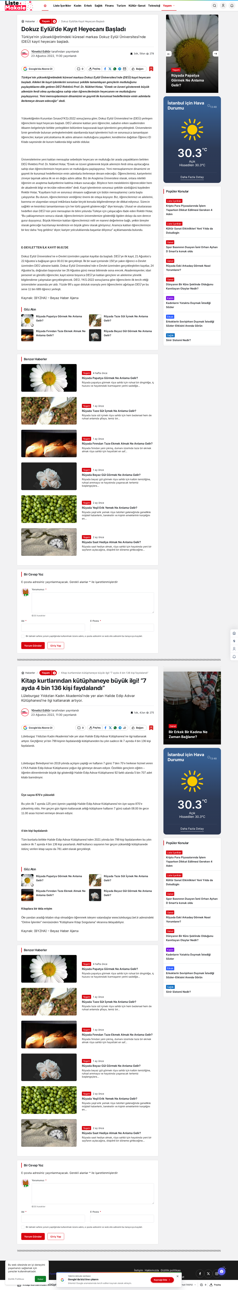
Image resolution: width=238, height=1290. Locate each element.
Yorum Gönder (33, 645)
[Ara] (214, 5)
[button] (54, 21)
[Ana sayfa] (45, 6)
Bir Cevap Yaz (33, 574)
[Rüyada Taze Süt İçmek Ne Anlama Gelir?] (121, 320)
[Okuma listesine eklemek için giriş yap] (151, 69)
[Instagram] (217, 1273)
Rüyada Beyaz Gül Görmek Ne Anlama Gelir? (111, 475)
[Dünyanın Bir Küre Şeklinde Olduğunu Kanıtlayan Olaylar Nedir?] (192, 284)
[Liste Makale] (18, 5)
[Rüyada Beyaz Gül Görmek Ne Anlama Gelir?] (121, 335)
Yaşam (86, 373)
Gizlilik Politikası (16, 1279)
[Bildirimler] (231, 5)
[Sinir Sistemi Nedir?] (192, 338)
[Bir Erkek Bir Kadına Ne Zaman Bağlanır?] (192, 705)
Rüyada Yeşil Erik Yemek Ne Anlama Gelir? (109, 507)
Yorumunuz (39, 589)
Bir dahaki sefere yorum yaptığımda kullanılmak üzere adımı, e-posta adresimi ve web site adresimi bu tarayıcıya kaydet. (84, 636)
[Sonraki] (215, 54)
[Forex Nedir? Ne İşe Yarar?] (192, 54)
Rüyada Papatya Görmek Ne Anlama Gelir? (110, 378)
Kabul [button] (40, 1279)
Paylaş (217, 1284)
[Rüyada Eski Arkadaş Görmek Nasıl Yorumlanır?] (192, 265)
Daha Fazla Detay (192, 177)
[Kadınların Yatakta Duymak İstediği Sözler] (192, 302)
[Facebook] (200, 1273)
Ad (23, 620)
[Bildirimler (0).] (234, 657)
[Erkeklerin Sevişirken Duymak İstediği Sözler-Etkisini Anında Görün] (192, 321)
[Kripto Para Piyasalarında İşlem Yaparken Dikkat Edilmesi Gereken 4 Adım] (192, 207)
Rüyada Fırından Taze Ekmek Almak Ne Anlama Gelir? (117, 443)
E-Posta (95, 620)
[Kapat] (177, 1276)
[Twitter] (208, 1273)
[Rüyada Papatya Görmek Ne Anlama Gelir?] (53, 320)
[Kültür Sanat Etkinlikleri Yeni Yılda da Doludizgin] (192, 228)
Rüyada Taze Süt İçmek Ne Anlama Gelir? (109, 411)
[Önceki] (169, 54)
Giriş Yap (55, 645)
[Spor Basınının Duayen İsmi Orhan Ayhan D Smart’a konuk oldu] (192, 247)
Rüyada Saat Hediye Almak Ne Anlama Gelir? (111, 542)
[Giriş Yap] (223, 5)
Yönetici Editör (41, 51)
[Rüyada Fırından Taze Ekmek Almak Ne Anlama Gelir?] (53, 335)
